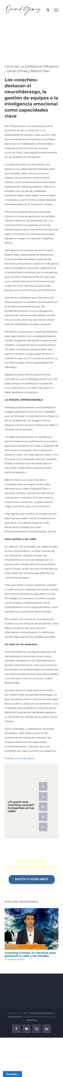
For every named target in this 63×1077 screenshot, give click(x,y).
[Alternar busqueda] (47, 10)
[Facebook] (43, 786)
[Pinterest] (43, 817)
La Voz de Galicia (25, 758)
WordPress (31, 1020)
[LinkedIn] (43, 807)
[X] (43, 796)
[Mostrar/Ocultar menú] (56, 10)
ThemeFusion (14, 1016)
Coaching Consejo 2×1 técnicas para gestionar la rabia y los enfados (31, 928)
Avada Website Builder (41, 1013)
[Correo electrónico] (43, 827)
